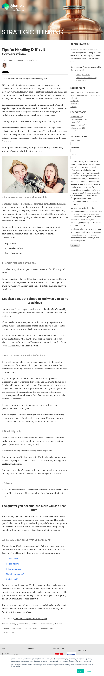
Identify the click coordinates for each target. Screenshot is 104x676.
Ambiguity (74, 101)
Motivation (74, 104)
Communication (78, 125)
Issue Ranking (81, 80)
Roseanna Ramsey (17, 60)
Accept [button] (80, 671)
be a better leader (48, 592)
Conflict (34, 624)
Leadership (23, 624)
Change (73, 106)
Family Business (31, 628)
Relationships (8, 633)
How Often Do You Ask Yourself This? (84, 92)
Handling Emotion (48, 628)
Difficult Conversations (12, 628)
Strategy (12, 624)
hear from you (31, 598)
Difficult (58, 624)
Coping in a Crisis (83, 75)
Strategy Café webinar (46, 605)
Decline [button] (89, 671)
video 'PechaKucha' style (32, 127)
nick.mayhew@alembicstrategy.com (30, 78)
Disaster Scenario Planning (86, 77)
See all (73, 131)
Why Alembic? (5, 653)
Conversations (46, 624)
